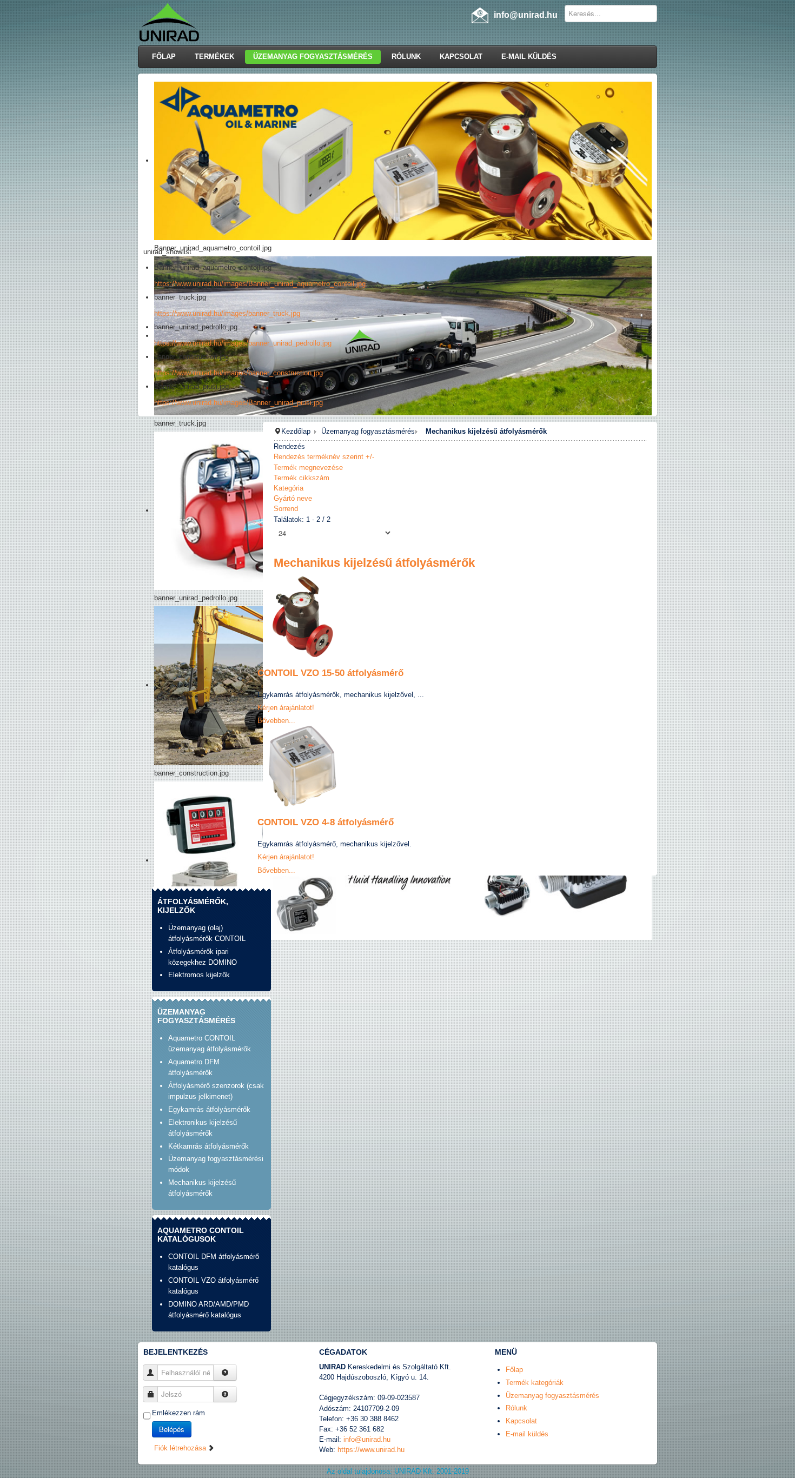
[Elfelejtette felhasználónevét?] (225, 1372)
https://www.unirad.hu (371, 1450)
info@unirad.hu (366, 1439)
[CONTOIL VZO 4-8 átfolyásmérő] (302, 765)
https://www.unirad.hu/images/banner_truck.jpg (227, 313)
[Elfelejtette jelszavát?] (225, 1394)
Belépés (171, 1429)
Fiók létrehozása (181, 1448)
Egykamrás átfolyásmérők (209, 1109)
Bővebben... (276, 721)
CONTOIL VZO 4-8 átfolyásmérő (325, 822)
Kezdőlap (295, 431)
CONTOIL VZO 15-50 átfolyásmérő (330, 673)
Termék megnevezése (308, 467)
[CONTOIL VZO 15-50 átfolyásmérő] (302, 616)
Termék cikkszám (301, 478)
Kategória (288, 488)
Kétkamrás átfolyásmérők (208, 1146)
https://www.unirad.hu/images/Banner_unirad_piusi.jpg (238, 403)
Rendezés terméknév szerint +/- (324, 457)
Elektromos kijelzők (199, 975)
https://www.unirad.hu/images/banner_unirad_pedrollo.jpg (243, 343)
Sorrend (286, 509)
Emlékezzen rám (178, 1413)
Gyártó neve (293, 498)
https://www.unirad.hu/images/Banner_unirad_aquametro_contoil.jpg (260, 284)
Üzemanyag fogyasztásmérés (368, 431)
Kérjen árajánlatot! (285, 708)
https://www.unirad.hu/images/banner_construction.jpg (238, 373)
